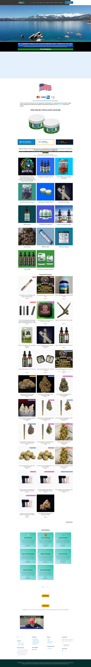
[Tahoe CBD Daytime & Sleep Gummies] (64, 166)
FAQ (48, 640)
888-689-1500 (60, 104)
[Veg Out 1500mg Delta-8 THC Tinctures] (64, 335)
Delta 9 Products (36, 642)
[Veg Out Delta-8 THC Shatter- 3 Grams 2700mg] (45, 359)
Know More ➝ (27, 545)
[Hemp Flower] (27, 236)
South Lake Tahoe (30, 609)
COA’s (37, 2)
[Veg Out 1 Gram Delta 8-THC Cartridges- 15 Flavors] (27, 335)
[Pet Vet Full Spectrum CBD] (64, 214)
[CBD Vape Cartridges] (64, 192)
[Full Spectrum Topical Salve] (45, 192)
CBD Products (35, 639)
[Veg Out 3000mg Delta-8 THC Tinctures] (27, 359)
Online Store (61, 2)
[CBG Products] (27, 214)
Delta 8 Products (36, 641)
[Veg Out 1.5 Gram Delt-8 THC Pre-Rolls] (64, 310)
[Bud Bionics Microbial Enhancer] (45, 259)
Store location (50, 641)
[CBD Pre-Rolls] (45, 236)
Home (31, 2)
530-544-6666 (21, 644)
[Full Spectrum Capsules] (45, 214)
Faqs (44, 2)
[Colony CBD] (27, 259)
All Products (35, 644)
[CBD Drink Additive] (64, 236)
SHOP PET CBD (45, 595)
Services (51, 2)
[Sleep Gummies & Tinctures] (27, 192)
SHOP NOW (69, 2)
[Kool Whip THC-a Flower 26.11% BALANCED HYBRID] (45, 503)
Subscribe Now (66, 645)
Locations (56, 2)
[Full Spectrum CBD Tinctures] (45, 166)
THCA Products (36, 640)
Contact (40, 2)
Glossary (47, 2)
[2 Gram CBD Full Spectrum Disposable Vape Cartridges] (45, 335)
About (34, 2)
